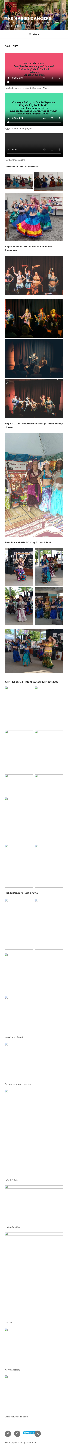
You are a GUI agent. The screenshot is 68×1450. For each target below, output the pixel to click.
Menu (36, 34)
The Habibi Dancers (28, 18)
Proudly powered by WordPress (21, 1442)
